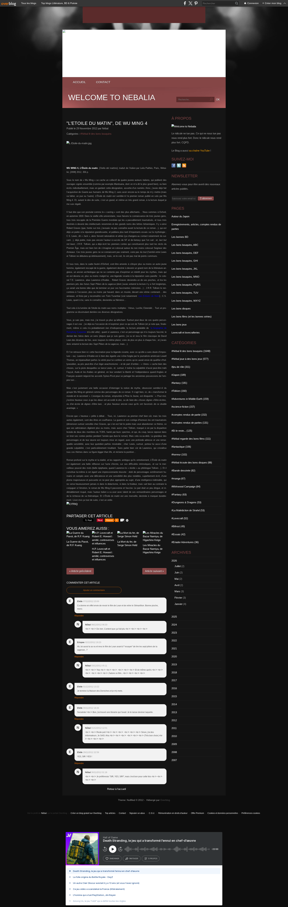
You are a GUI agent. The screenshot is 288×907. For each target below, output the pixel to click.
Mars (177, 591)
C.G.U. (152, 813)
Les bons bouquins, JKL (185, 268)
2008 (174, 752)
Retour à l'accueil (116, 789)
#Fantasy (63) (179, 494)
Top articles (110, 813)
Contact (103, 82)
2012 (174, 720)
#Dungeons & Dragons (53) (186, 502)
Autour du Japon (180, 216)
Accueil (79, 82)
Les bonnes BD (180, 236)
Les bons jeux (179, 324)
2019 (174, 664)
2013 (174, 712)
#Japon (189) (179, 374)
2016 (174, 688)
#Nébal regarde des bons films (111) (191, 438)
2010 (174, 736)
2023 (174, 632)
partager (133, 859)
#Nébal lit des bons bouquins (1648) (191, 351)
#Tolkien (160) (179, 390)
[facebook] (185, 3)
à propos (152, 859)
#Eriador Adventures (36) (185, 542)
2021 (174, 648)
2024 (174, 624)
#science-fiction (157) (183, 406)
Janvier (178, 604)
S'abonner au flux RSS (184, 165)
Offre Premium (197, 813)
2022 (174, 640)
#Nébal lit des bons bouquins (96, 133)
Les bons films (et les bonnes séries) (192, 316)
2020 (174, 656)
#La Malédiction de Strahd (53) (188, 510)
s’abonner (114, 859)
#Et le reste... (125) (182, 430)
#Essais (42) (178, 534)
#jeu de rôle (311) (181, 366)
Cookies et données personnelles (223, 813)
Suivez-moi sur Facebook (174, 165)
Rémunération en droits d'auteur (173, 813)
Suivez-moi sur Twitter (179, 165)
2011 (174, 728)
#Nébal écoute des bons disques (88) (192, 462)
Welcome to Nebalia (111, 97)
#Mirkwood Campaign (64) (186, 486)
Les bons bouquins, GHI (185, 260)
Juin (176, 572)
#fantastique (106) (181, 446)
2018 (174, 672)
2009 (174, 744)
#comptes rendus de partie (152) (189, 414)
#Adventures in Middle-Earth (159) (190, 398)
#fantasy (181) (179, 382)
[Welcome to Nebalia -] (144, 76)
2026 (174, 560)
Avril (176, 585)
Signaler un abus (137, 813)
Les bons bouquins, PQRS (186, 284)
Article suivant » (154, 571)
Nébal (44, 813)
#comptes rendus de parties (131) (190, 422)
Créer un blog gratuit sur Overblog (86, 813)
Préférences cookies (251, 813)
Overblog (165, 800)
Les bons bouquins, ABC (185, 244)
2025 (174, 616)
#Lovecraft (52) (180, 518)
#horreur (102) (179, 454)
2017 (174, 680)
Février (178, 597)
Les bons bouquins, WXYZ (186, 300)
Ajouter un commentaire (94, 590)
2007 (174, 760)
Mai (176, 578)
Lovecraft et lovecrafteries (186, 332)
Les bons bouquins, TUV (185, 292)
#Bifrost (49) (178, 526)
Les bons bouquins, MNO (185, 276)
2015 (174, 696)
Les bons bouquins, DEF (185, 252)
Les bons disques (181, 308)
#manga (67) (178, 478)
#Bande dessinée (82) (183, 470)
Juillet (177, 566)
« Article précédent (80, 571)
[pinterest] (196, 3)
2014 (174, 704)
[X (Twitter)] (190, 3)
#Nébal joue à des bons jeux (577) (190, 358)
